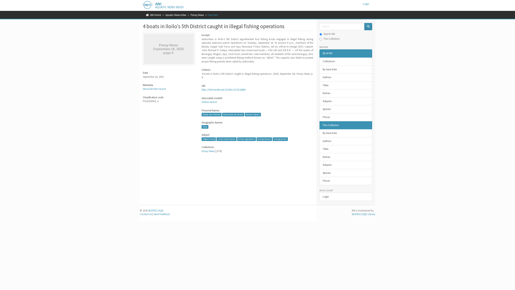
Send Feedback (162, 214)
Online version (209, 102)
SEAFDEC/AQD (156, 210)
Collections (329, 61)
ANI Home (155, 15)
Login (326, 196)
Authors (327, 77)
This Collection (331, 38)
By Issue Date (330, 69)
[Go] (368, 26)
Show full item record (154, 89)
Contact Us (146, 214)
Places (326, 117)
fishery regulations (246, 139)
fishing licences (264, 139)
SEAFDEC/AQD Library (363, 214)
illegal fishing (209, 139)
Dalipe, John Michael (211, 114)
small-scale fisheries (226, 139)
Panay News (197, 15)
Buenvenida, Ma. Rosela (233, 114)
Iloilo (205, 126)
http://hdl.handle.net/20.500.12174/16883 (223, 89)
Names (326, 93)
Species (327, 109)
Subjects (327, 101)
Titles (325, 85)
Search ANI (329, 34)
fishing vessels (280, 139)
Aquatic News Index (175, 15)
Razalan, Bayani (253, 114)
